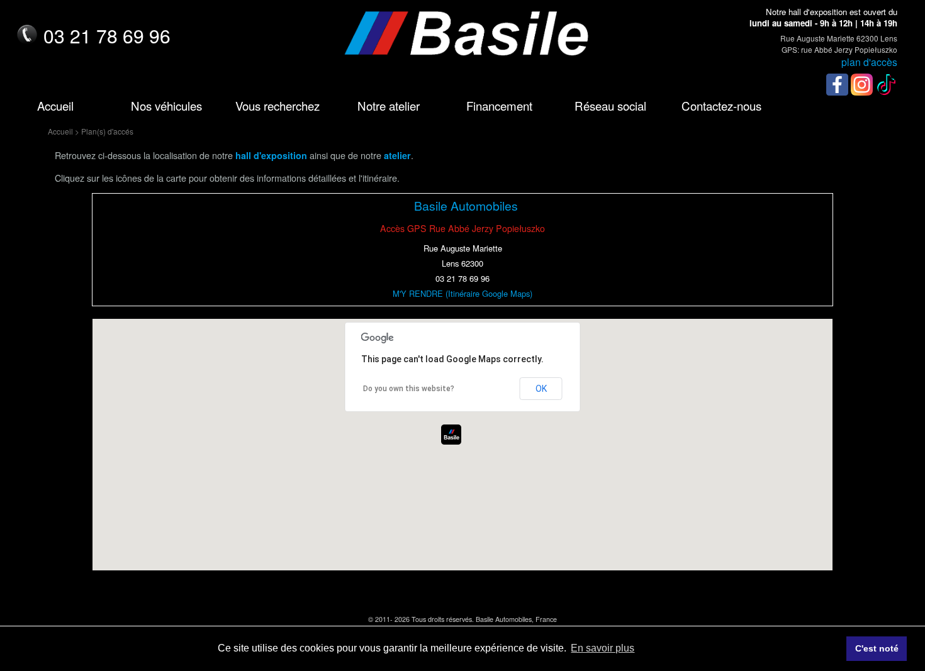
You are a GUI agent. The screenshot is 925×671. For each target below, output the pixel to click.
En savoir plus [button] (602, 648)
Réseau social (610, 105)
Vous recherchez (277, 105)
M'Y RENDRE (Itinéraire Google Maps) (462, 293)
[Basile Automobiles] (462, 39)
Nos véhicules (166, 105)
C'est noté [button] (877, 648)
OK (541, 389)
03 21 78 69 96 (107, 35)
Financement (499, 105)
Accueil (55, 105)
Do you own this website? (408, 388)
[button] (451, 434)
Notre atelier (388, 105)
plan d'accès (869, 62)
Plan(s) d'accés (107, 131)
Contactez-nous (721, 105)
